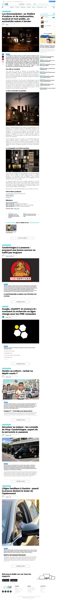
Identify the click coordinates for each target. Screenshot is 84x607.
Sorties (33, 7)
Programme (29, 4)
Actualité (17, 7)
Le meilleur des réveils (31, 587)
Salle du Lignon (9, 194)
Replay (35, 4)
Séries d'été (23, 7)
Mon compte (52, 1)
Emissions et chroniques (19, 588)
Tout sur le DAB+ (39, 7)
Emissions (12, 7)
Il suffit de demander (31, 588)
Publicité (3, 1)
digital (7, 24)
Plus (45, 7)
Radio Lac (16, 208)
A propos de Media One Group (18, 1)
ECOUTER (22, 4)
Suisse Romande (43, 588)
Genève (41, 587)
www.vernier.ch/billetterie (11, 202)
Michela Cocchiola (9, 256)
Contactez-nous (9, 1)
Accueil (16, 587)
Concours (29, 7)
